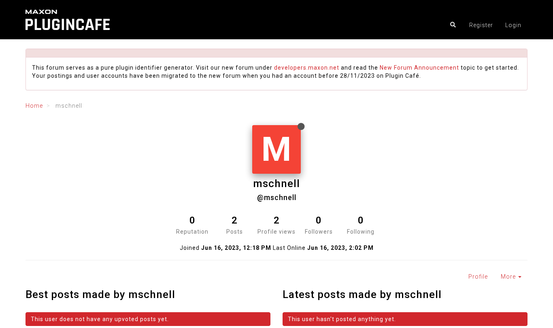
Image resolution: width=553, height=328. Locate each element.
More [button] (509, 276)
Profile (478, 276)
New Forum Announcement (419, 67)
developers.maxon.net (306, 67)
